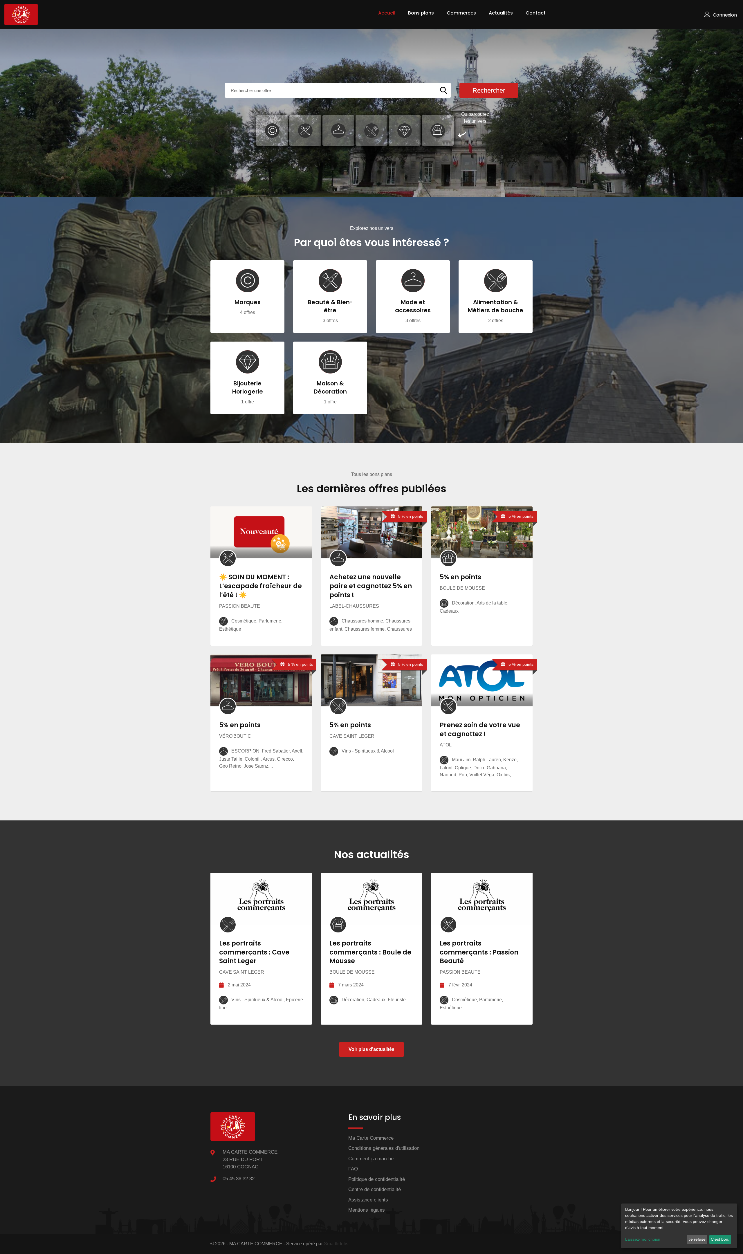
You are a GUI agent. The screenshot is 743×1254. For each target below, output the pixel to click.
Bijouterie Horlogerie (247, 387)
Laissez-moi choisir (642, 1239)
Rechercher (489, 90)
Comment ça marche (371, 1158)
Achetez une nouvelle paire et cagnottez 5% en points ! (370, 586)
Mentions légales (366, 1210)
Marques (248, 302)
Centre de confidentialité (374, 1189)
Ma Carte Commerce (371, 1138)
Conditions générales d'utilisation (383, 1148)
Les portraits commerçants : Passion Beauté (479, 952)
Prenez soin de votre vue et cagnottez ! (480, 730)
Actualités (501, 13)
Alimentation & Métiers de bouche (495, 306)
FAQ (353, 1169)
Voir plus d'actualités (371, 1049)
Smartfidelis (336, 1243)
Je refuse (697, 1239)
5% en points (460, 577)
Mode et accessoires (413, 306)
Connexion (725, 15)
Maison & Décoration (330, 387)
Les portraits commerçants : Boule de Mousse (370, 952)
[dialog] (679, 1226)
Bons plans (421, 13)
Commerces (461, 13)
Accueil (386, 13)
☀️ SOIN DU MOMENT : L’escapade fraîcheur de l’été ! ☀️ (260, 586)
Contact (536, 13)
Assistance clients (368, 1200)
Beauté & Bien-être (330, 306)
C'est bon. (720, 1239)
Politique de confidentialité (376, 1179)
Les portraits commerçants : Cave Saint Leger (254, 952)
